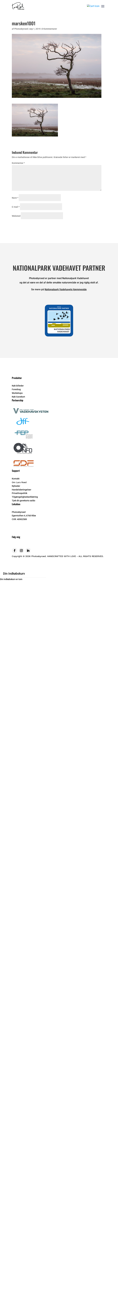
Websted (16, 216)
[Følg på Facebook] (14, 550)
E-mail (16, 207)
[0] (93, 6)
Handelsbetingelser (21, 489)
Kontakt (16, 478)
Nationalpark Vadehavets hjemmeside (66, 289)
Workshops (17, 393)
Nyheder (16, 486)
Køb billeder (18, 385)
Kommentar (18, 163)
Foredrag (16, 389)
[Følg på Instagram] (21, 550)
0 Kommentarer (49, 29)
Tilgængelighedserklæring (25, 497)
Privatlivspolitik (19, 493)
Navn (15, 198)
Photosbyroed (21, 29)
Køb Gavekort (18, 397)
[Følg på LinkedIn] (28, 550)
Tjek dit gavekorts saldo (23, 500)
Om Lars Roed (19, 482)
